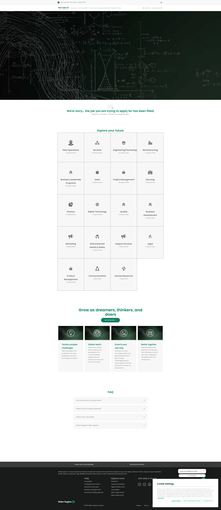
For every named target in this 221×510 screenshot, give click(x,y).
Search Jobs (93, 8)
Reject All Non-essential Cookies (192, 501)
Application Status (116, 8)
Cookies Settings (176, 501)
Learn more (82, 2)
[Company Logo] (63, 8)
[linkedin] (149, 484)
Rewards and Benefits (104, 8)
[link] (97, 481)
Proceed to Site (208, 501)
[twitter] (139, 484)
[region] (185, 493)
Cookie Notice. (160, 498)
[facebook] (144, 484)
